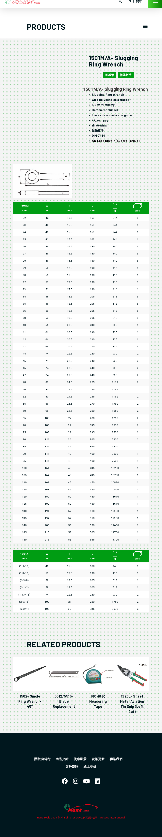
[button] (145, 26)
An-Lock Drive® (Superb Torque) (116, 141)
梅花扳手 (126, 75)
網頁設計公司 (91, 817)
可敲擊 (109, 75)
